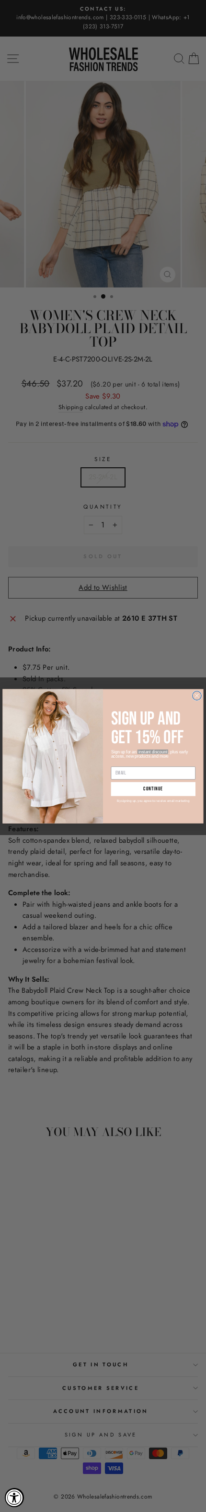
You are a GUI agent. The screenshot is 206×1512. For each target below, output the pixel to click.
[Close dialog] (197, 695)
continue (153, 789)
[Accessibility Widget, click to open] (14, 1497)
